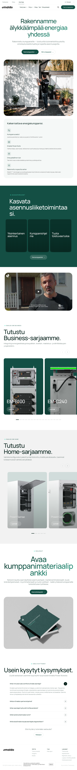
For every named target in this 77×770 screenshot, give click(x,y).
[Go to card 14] (54, 419)
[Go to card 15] (57, 419)
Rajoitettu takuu (66, 755)
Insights (34, 753)
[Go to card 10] (43, 419)
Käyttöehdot (65, 753)
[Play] (38, 291)
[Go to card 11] (46, 419)
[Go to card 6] (32, 419)
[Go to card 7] (35, 419)
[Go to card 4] (26, 419)
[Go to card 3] (23, 419)
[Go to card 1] (17, 419)
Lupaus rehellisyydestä (68, 758)
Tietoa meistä (36, 751)
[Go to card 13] (51, 419)
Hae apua (49, 751)
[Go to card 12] (49, 419)
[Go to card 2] (20, 419)
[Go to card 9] (40, 419)
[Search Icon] (58, 7)
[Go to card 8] (37, 419)
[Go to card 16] (60, 419)
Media (33, 755)
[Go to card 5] (29, 419)
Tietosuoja (65, 751)
